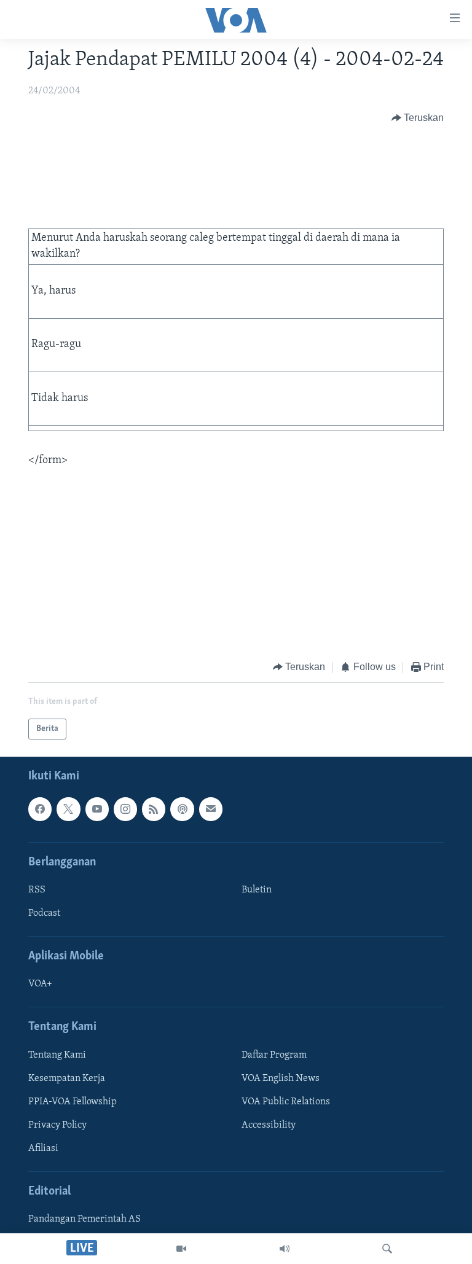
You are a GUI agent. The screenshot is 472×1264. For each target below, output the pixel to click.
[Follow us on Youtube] (97, 809)
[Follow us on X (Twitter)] (68, 809)
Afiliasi (43, 1148)
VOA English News (281, 1078)
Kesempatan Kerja (66, 1078)
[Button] (417, 118)
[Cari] (387, 1248)
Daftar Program (274, 1055)
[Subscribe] (210, 809)
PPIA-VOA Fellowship (72, 1102)
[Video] (181, 1248)
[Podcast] (182, 809)
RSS (36, 890)
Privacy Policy (57, 1125)
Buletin (257, 890)
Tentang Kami (57, 1055)
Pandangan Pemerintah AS (84, 1219)
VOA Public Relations (286, 1102)
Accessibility (269, 1125)
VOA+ (40, 984)
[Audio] (284, 1248)
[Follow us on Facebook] (40, 809)
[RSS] (153, 809)
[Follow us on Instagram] (125, 809)
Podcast (44, 913)
